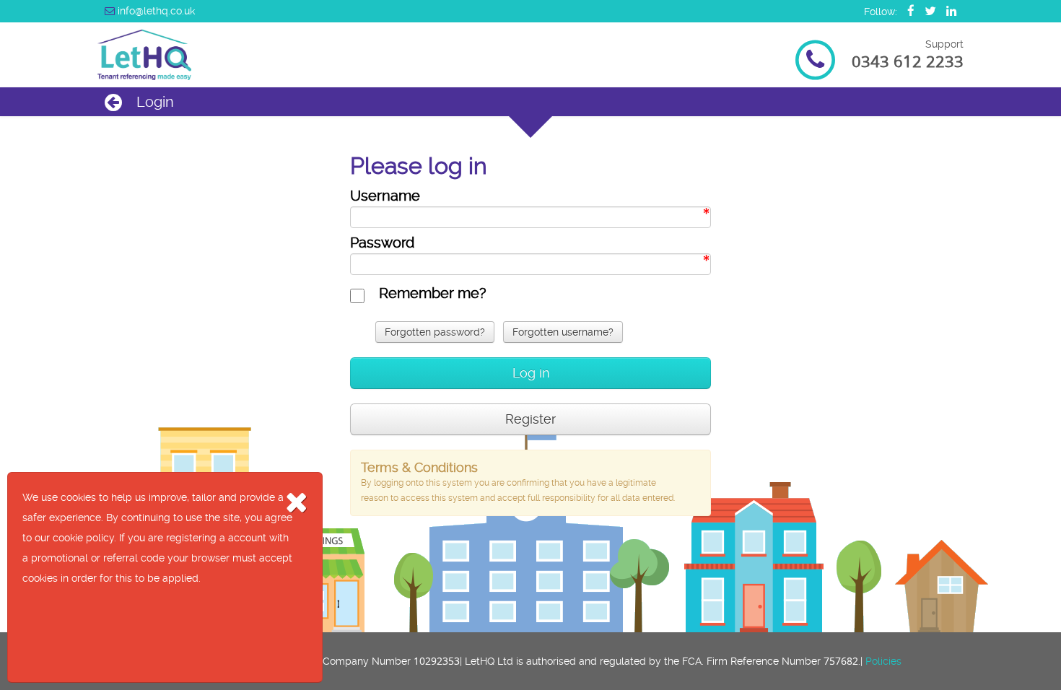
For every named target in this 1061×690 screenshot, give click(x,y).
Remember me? (432, 293)
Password (382, 242)
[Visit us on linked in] (947, 11)
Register (530, 419)
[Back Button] (113, 102)
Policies (883, 661)
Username (385, 195)
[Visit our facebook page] (907, 11)
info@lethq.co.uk (155, 11)
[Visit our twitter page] (926, 11)
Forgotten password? (435, 332)
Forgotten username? (563, 332)
